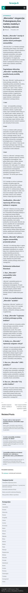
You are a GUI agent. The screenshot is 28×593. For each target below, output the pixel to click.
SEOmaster (6, 29)
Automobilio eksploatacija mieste (9, 482)
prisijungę (6, 473)
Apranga (4, 504)
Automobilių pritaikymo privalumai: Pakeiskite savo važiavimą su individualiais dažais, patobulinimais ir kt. (13, 455)
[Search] (24, 8)
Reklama (4, 555)
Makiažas (4, 536)
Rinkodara (4, 557)
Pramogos (4, 549)
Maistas (4, 533)
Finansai (4, 515)
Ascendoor (8, 591)
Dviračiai (4, 509)
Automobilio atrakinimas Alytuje (9, 489)
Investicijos (4, 525)
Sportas (3, 565)
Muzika (4, 544)
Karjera (3, 528)
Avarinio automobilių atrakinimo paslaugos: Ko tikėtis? (11, 437)
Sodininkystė (5, 563)
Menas (3, 539)
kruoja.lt (14, 3)
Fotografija (4, 517)
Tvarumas (4, 576)
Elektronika (4, 512)
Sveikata (4, 568)
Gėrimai (4, 520)
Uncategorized (5, 579)
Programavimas (5, 552)
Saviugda (4, 560)
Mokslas (4, 541)
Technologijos (5, 573)
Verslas (3, 581)
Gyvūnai (4, 523)
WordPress (20, 591)
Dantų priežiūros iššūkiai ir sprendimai (10, 494)
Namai (3, 546)
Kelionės (4, 530)
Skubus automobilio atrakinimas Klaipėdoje (11, 492)
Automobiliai (7, 15)
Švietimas (4, 570)
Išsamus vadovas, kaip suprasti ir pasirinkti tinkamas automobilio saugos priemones (13, 421)
